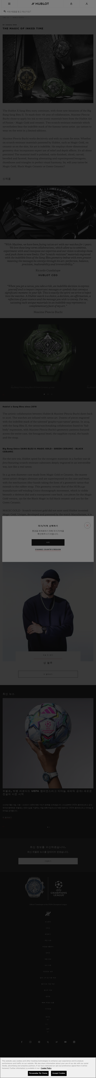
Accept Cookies (58, 1073)
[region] (48, 1067)
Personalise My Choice (38, 1073)
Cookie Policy (46, 1068)
